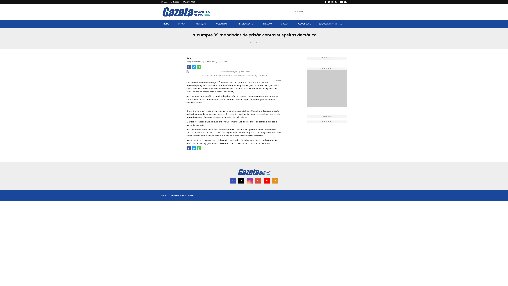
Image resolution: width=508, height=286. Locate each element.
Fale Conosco (304, 24)
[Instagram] (333, 2)
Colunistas (221, 24)
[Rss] (345, 2)
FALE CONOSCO (189, 2)
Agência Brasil (195, 62)
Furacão (267, 24)
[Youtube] (341, 2)
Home (166, 24)
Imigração (201, 24)
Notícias (181, 24)
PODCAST (284, 24)
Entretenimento (245, 24)
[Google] (337, 2)
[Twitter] (329, 2)
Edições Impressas (328, 24)
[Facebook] (325, 2)
